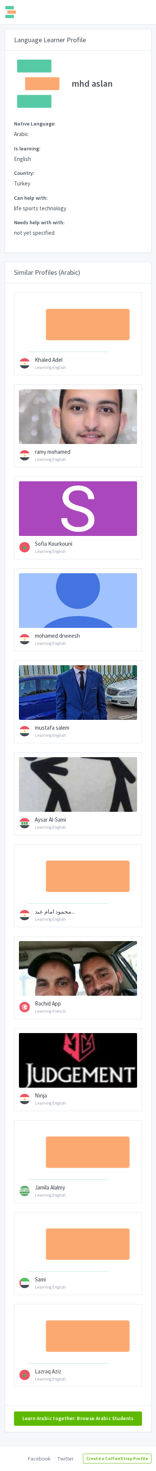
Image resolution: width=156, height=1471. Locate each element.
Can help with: (31, 197)
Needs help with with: (39, 222)
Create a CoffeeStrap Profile (117, 1458)
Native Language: (35, 123)
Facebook (39, 1458)
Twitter (66, 1458)
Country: (24, 173)
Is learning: (27, 148)
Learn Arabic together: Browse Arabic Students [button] (78, 1418)
